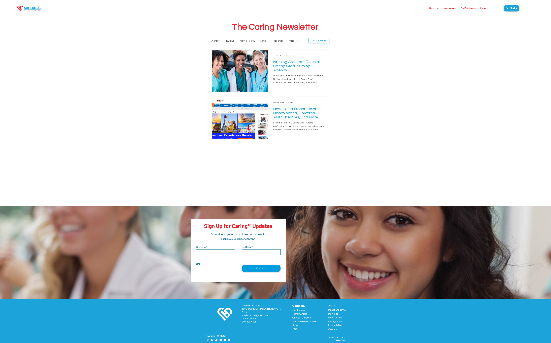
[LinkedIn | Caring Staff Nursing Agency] (220, 340)
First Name (201, 247)
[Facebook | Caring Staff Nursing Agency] (212, 340)
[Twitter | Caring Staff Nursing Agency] (229, 340)
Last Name (246, 247)
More (291, 41)
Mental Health (247, 41)
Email (198, 264)
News (263, 41)
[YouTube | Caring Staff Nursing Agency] (225, 340)
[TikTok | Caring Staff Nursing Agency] (216, 340)
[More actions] (323, 55)
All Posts (216, 41)
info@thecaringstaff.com (255, 315)
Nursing (230, 41)
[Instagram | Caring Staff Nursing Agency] (207, 340)
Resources (277, 41)
